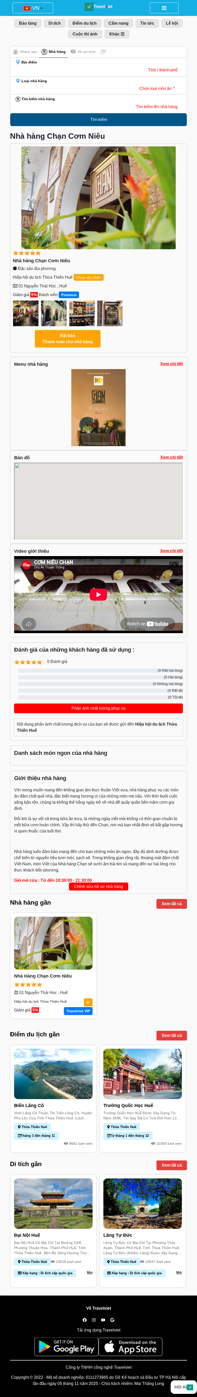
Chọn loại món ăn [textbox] (155, 88)
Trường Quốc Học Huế (128, 1105)
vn (35, 8)
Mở (90, 1272)
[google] (112, 1320)
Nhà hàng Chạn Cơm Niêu (41, 260)
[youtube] (103, 1320)
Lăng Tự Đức (117, 1235)
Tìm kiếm (98, 119)
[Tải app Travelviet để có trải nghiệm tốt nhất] (66, 1348)
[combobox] (94, 88)
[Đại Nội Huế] (53, 1203)
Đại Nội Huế (27, 1235)
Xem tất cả (172, 904)
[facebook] (85, 1320)
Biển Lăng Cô (29, 1105)
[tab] (24, 51)
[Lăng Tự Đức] (142, 1203)
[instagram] (94, 1320)
